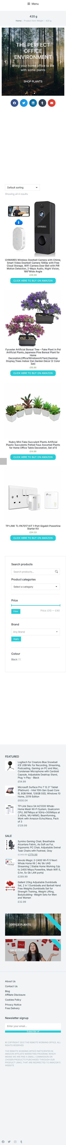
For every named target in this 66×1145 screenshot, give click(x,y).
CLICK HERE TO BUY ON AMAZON (33, 280)
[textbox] (23, 586)
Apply (16, 639)
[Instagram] (15, 1141)
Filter (15, 611)
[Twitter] (9, 1141)
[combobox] (35, 586)
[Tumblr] (21, 1141)
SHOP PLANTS (33, 81)
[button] (33, 4)
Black (14, 659)
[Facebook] (3, 1141)
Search (56, 571)
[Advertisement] (33, 705)
